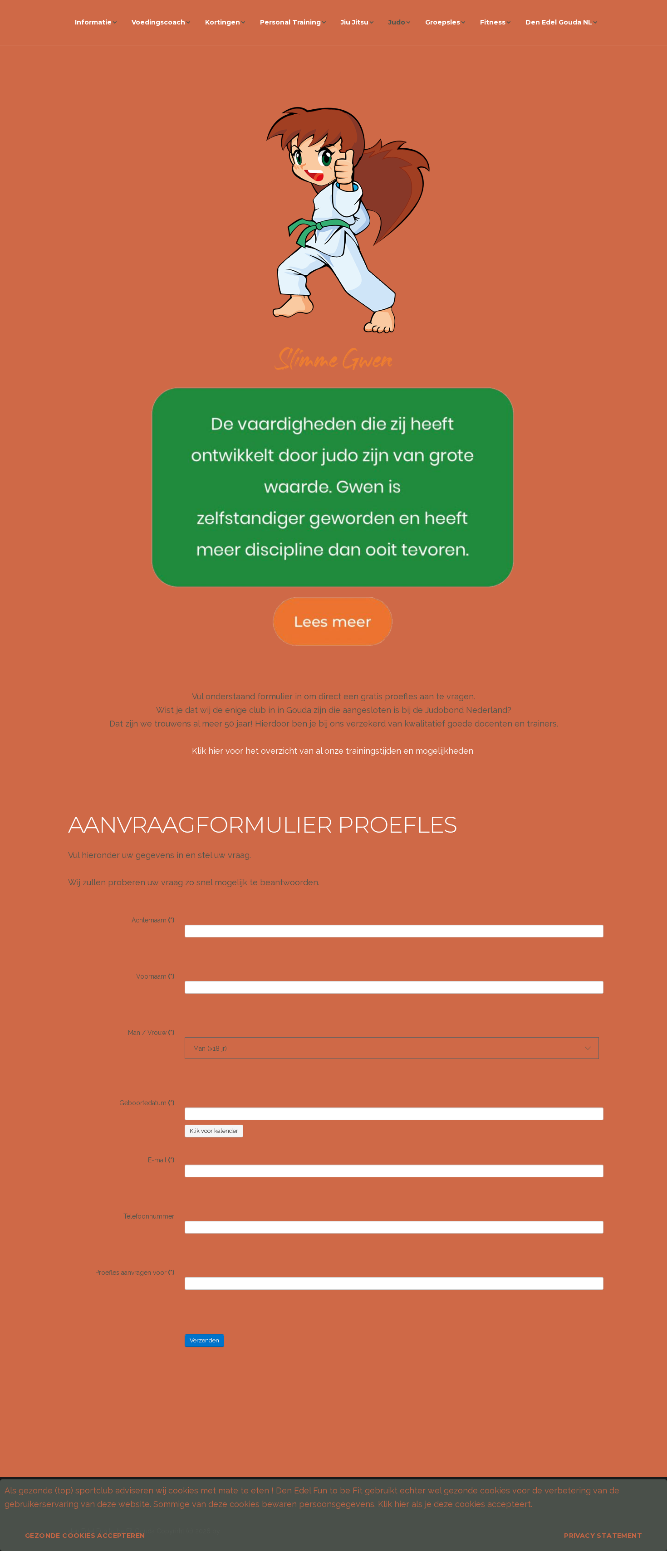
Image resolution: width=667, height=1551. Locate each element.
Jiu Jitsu (354, 22)
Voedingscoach (158, 22)
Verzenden (204, 1340)
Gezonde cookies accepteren (85, 1535)
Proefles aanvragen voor (134, 1272)
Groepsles (442, 22)
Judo (396, 22)
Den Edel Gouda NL (558, 22)
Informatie (93, 22)
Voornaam (155, 976)
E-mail (161, 1160)
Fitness (492, 22)
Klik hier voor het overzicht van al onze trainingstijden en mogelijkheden (334, 751)
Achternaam (153, 920)
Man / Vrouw (151, 1032)
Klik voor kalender (214, 1130)
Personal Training (290, 22)
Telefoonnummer (148, 1216)
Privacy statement (603, 1535)
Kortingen (222, 22)
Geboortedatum (146, 1103)
